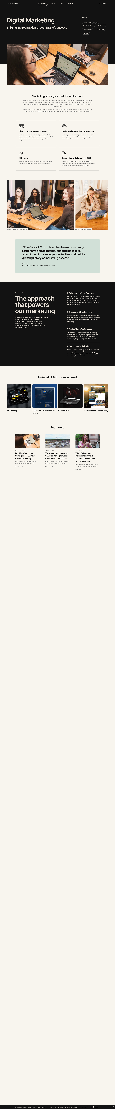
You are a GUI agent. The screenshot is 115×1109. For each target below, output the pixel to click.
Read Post (18, 466)
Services (43, 4)
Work (62, 4)
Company (53, 4)
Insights (70, 4)
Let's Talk (101, 4)
